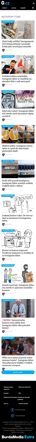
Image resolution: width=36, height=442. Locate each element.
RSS (20, 393)
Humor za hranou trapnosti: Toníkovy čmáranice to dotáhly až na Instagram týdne (17, 253)
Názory (23, 8)
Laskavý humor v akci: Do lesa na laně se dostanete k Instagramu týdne (17, 218)
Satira (14, 8)
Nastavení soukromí (24, 387)
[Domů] (5, 3)
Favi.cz (21, 428)
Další (32, 8)
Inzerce (6, 403)
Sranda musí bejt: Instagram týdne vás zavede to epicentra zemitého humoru (18, 287)
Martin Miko (9, 50)
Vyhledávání (34, 3)
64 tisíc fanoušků (20, 409)
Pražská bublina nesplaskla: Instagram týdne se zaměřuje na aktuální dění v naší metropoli (17, 79)
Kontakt (6, 393)
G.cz (15, 424)
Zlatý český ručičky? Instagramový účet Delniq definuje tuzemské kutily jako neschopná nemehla (18, 44)
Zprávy (4, 8)
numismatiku (20, 432)
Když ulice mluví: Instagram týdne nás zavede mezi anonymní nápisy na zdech (18, 113)
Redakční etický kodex (10, 397)
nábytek (26, 428)
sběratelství (28, 430)
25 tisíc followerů (20, 415)
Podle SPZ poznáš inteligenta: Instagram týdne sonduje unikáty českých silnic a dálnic (17, 183)
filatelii (13, 432)
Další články (18, 372)
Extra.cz (14, 428)
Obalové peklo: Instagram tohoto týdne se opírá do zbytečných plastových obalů (17, 148)
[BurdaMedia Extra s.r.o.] (18, 437)
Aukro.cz (12, 430)
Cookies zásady (23, 403)
